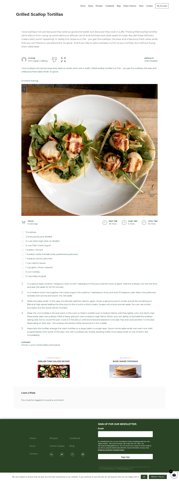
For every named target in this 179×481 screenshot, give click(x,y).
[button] (63, 59)
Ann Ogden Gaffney (38, 61)
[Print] (54, 59)
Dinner (24, 345)
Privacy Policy (108, 469)
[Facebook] (83, 454)
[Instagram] (72, 454)
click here (33, 46)
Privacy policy (158, 477)
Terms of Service (122, 469)
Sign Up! (125, 457)
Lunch (32, 345)
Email (101, 428)
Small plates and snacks (48, 345)
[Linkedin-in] (51, 454)
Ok (144, 477)
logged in (39, 400)
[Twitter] (62, 454)
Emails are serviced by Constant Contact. (111, 450)
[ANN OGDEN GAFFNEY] (5, 6)
